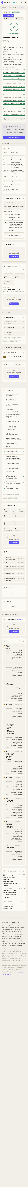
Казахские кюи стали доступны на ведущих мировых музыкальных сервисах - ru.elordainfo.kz (10, 894)
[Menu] (25, 2)
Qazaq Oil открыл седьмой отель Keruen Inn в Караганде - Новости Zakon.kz (10, 905)
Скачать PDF (9, 15)
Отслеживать (9, 19)
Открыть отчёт (14, 256)
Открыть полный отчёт (14, 137)
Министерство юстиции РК (10, 53)
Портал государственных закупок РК (13, 59)
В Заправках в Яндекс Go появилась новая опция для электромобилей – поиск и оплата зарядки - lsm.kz (10, 880)
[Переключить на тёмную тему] (21, 2)
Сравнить (20, 19)
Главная (4, 7)
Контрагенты (11, 7)
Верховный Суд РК (8, 57)
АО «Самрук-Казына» (8, 61)
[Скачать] (23, 198)
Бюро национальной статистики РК (12, 63)
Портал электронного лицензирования (13, 64)
